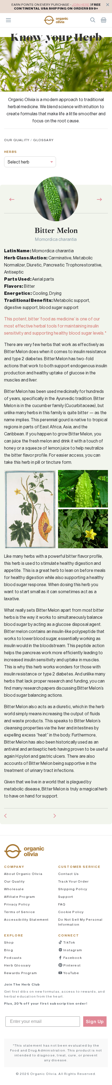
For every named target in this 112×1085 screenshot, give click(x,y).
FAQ (62, 904)
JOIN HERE (80, 4)
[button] (56, 20)
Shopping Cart (103, 20)
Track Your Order (73, 881)
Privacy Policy (17, 904)
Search (92, 20)
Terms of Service (19, 912)
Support (65, 897)
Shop (9, 942)
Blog (8, 950)
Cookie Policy (71, 912)
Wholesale (14, 889)
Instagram (72, 950)
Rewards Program (20, 973)
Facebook (72, 958)
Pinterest (72, 965)
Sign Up (95, 1021)
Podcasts (13, 958)
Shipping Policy (72, 889)
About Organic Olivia (23, 874)
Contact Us (68, 874)
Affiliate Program (19, 897)
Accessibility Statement (26, 919)
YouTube (71, 973)
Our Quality (16, 140)
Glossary (43, 140)
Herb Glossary (17, 965)
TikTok (69, 942)
